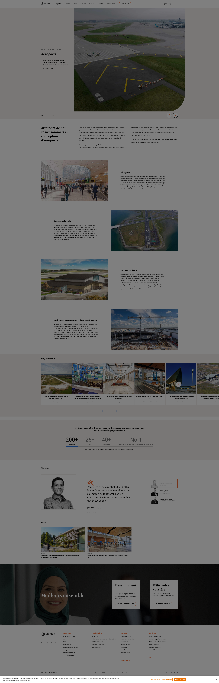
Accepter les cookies (180, 679)
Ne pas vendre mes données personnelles (161, 679)
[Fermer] (216, 679)
